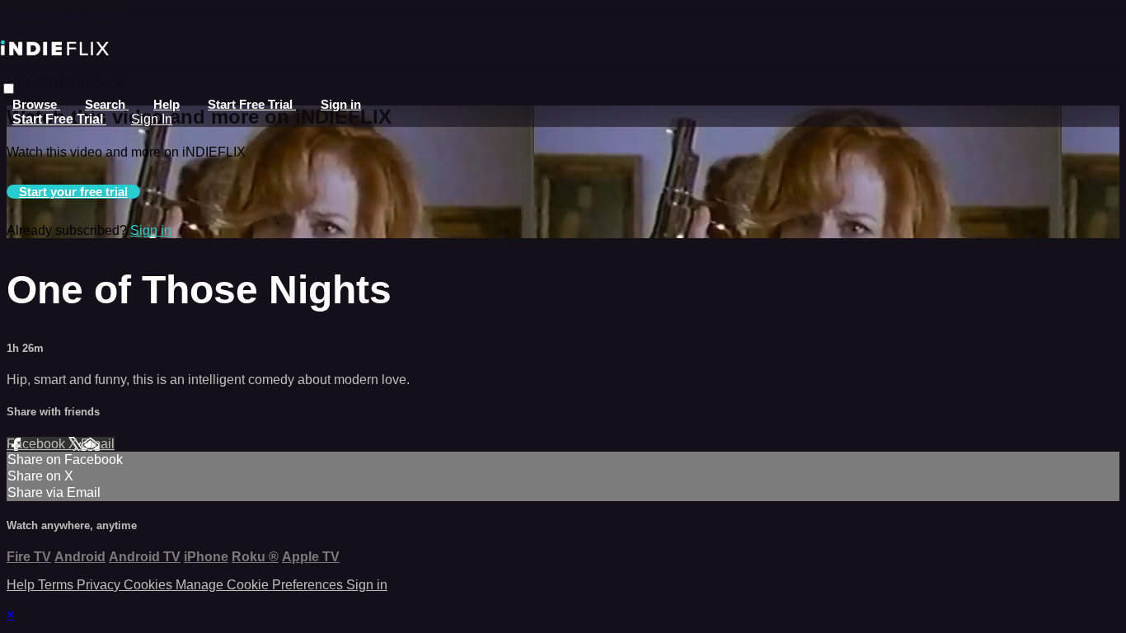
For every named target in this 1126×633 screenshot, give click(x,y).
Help (166, 104)
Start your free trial (73, 192)
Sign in (341, 104)
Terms (57, 585)
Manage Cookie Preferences (261, 585)
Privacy (100, 585)
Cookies (150, 585)
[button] (8, 88)
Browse (36, 104)
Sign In (151, 119)
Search (107, 104)
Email (98, 444)
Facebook (37, 444)
